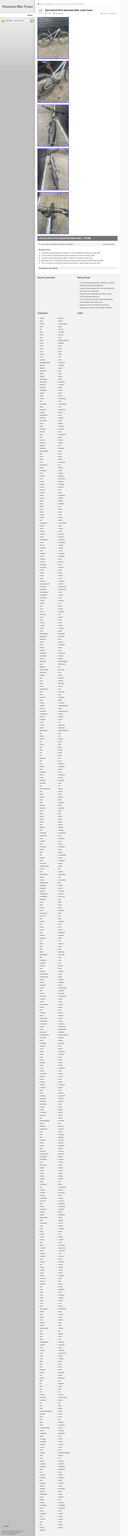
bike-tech (43, 448)
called (60, 520)
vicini (60, 1450)
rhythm (42, 1212)
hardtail (42, 841)
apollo (42, 393)
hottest (42, 858)
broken (42, 498)
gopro (42, 822)
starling (42, 1323)
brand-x (61, 481)
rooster (42, 1234)
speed (42, 1312)
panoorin (43, 1098)
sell (41, 1264)
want (41, 1469)
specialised (44, 1309)
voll (59, 1458)
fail (41, 733)
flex (59, 758)
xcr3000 (42, 1519)
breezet (42, 490)
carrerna (61, 534)
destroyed (43, 656)
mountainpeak (63, 1035)
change (60, 545)
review (42, 1206)
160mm (60, 318)
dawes (42, 642)
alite (59, 371)
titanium (61, 1383)
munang (61, 1043)
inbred (42, 877)
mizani (60, 1013)
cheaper (42, 553)
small (62, 244)
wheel (60, 1480)
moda (42, 1015)
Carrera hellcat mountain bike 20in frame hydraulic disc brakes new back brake (68, 255)
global (60, 816)
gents (60, 805)
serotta (42, 1270)
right (41, 1220)
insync (60, 888)
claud (60, 573)
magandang (44, 977)
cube (41, 620)
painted (60, 1093)
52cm (60, 351)
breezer (61, 487)
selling (60, 1264)
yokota (60, 1525)
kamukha (61, 910)
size (41, 1287)
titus (41, 1386)
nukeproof (43, 1074)
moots (42, 1027)
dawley (60, 642)
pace (41, 1090)
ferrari (60, 742)
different (42, 667)
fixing (60, 755)
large (60, 938)
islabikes (43, 899)
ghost (42, 811)
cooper (42, 600)
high (41, 852)
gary (41, 800)
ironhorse (61, 896)
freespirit (61, 780)
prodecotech (44, 1154)
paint (41, 1093)
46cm (60, 346)
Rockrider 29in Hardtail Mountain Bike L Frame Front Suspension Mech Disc (67, 258)
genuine (42, 808)
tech (41, 1367)
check (42, 556)
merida (60, 1004)
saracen (42, 1253)
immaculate (44, 874)
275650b (61, 332)
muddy (60, 1040)
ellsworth (43, 711)
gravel (60, 822)
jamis (41, 902)
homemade (62, 855)
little (41, 957)
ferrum (42, 744)
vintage (42, 1453)
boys (41, 479)
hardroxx (61, 838)
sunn (41, 1347)
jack (59, 899)
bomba (60, 468)
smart (60, 1292)
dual (59, 694)
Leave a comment (109, 13)
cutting (60, 625)
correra (42, 603)
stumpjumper (44, 1342)
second (42, 1262)
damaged (61, 634)
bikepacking (44, 451)
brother (60, 498)
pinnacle (43, 1126)
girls (59, 813)
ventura (60, 1444)
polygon (61, 1137)
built (59, 506)
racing (60, 1170)
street (60, 1336)
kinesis (42, 921)
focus (60, 761)
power (42, 1145)
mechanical (62, 996)
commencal (62, 589)
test (41, 1375)
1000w (42, 318)
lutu (41, 968)
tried (41, 1406)
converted (43, 598)
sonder (60, 1300)
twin (41, 1419)
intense (42, 891)
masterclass (62, 988)
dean (41, 645)
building (61, 504)
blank (42, 459)
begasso (61, 429)
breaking (61, 484)
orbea (60, 1082)
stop (41, 1336)
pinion (42, 1123)
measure (61, 993)
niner (41, 1065)
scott (41, 1259)
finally (60, 750)
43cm (42, 343)
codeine (42, 581)
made (60, 974)
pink (59, 1123)
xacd (41, 1516)
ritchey (60, 1223)
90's (59, 357)
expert (42, 728)
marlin (42, 988)
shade (60, 1273)
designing (61, 653)
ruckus (42, 1240)
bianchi (42, 440)
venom (60, 1442)
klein (60, 924)
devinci (42, 659)
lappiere (61, 935)
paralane (43, 1101)
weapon (42, 1475)
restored (61, 1201)
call (41, 520)
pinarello (61, 1121)
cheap (60, 551)
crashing (43, 614)
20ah (41, 326)
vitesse (60, 1455)
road (41, 1226)
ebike (60, 700)
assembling (62, 404)
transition (43, 1400)
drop (41, 694)
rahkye (42, 1176)
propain (61, 1159)
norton (42, 1071)
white (60, 1491)
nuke (60, 1071)
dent (59, 650)
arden (60, 396)
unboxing (61, 1425)
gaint (60, 794)
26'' (41, 329)
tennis (42, 1372)
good (60, 819)
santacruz (61, 1251)
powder (60, 1143)
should (42, 1281)
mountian (43, 1038)
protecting (43, 1165)
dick (41, 664)
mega (60, 999)
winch (42, 1497)
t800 (41, 1361)
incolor (42, 880)
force (41, 769)
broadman (61, 495)
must (60, 1046)
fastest (42, 739)
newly (60, 1060)
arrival (42, 398)
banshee (43, 418)
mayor (42, 993)
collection (61, 581)
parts (60, 1104)
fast (59, 736)
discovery (43, 672)
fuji (41, 786)
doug (41, 683)
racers (42, 1170)
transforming (62, 1397)
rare (59, 1181)
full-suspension (45, 789)
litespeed (61, 955)
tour (41, 1392)
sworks (60, 1356)
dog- (41, 678)
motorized (43, 1032)
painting (42, 1096)
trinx (41, 1408)
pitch (58, 244)
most (41, 1029)
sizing (60, 1287)
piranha (61, 1129)
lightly (42, 952)
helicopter (61, 847)
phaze (60, 1115)
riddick (42, 1215)
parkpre (61, 1101)
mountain (53, 244)
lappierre (43, 938)
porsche (61, 1140)
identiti (60, 872)
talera (60, 1361)
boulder (42, 476)
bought (60, 473)
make (60, 977)
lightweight (43, 955)
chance (42, 545)
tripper (60, 1408)
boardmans (44, 465)
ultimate (61, 1422)
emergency (43, 714)
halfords (61, 830)
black (41, 457)
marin (60, 985)
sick (59, 1281)
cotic (41, 606)
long (59, 960)
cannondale (62, 523)
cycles (42, 628)
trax (41, 1403)
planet (60, 1132)
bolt (59, 465)
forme (60, 772)
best (41, 437)
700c (41, 357)
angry (60, 387)
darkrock (61, 636)
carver (42, 537)
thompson (61, 1378)
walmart (61, 1464)
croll (59, 614)
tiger (41, 1381)
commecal (43, 589)
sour (59, 1303)
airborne (61, 365)
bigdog (60, 443)
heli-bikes (43, 847)
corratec (61, 600)
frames (60, 778)
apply (42, 396)
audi (59, 407)
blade (60, 457)
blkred (60, 459)
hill (41, 855)
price (41, 1148)
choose (60, 562)
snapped (61, 1295)
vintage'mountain (64, 1453)
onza (60, 1079)
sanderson (62, 1248)
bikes (60, 451)
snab (41, 1295)
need (60, 1057)
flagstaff (42, 758)
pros (41, 1162)
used (60, 1436)
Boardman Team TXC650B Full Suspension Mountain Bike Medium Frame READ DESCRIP (72, 260)
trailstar (42, 1395)
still (59, 1331)
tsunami (42, 1414)
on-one (60, 1076)
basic (60, 421)
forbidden (61, 766)
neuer (42, 1060)
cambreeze (43, 523)
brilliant (42, 493)
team (60, 1364)
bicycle (60, 440)
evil (59, 722)
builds (42, 506)
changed (43, 548)
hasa (41, 844)
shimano (61, 1276)
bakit (60, 415)
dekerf (42, 647)
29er (41, 338)
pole (41, 1134)
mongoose (43, 1024)
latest (41, 944)
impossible (62, 874)
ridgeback (61, 1215)
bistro (60, 454)
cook (60, 598)
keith (60, 913)
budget (60, 501)
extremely (61, 728)
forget (60, 769)
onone (42, 1079)
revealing (61, 1204)
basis (41, 423)
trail (59, 1392)
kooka (42, 930)
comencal (43, 587)
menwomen (44, 1004)
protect (60, 1162)
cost (59, 603)
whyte (60, 1494)
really (60, 1184)
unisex (42, 1430)
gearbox (61, 802)
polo (41, 1137)
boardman (61, 462)
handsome (43, 836)
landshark (61, 932)
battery (60, 423)
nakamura (61, 1051)
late (59, 941)
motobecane (62, 1029)
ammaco (43, 385)
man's (42, 982)
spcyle (60, 1306)
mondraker (43, 1021)
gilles (41, 813)
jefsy (41, 905)
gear (41, 802)
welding (42, 1478)
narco (42, 1054)
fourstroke (61, 775)
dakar (60, 631)
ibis (59, 869)
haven (60, 844)
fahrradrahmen (63, 730)
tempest (42, 1370)
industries (43, 885)
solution (61, 1298)
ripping (60, 1220)
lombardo (43, 960)
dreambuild (44, 689)
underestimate (45, 1428)
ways (60, 1472)
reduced (42, 1193)
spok (41, 1314)
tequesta (61, 1372)
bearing (61, 426)
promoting (43, 1159)
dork (41, 681)
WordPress (12, 1534)
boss (41, 473)
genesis (42, 805)
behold (42, 432)
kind (59, 919)
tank (41, 1364)
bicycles (42, 443)
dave (60, 639)
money (60, 1021)
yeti (41, 1525)
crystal (60, 617)
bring (60, 493)
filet (41, 747)
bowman (61, 476)
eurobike (43, 719)
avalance (43, 410)
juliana (42, 908)
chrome (60, 567)
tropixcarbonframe (46, 1411)
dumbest (43, 697)
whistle (42, 1491)
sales (60, 1242)
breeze (42, 487)
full (59, 786)
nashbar (61, 1054)
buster (60, 509)
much (42, 1040)
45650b (61, 343)
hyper (60, 866)
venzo (60, 1447)
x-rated (60, 1513)
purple (60, 1165)
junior (42, 910)
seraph (60, 1267)
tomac (60, 1386)
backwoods (44, 415)
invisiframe (43, 896)
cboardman (44, 540)
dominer (61, 678)
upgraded (43, 1433)
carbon (60, 528)
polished (61, 1134)
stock (41, 1334)
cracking (61, 611)
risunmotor (43, 1223)
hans (60, 836)
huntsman (61, 861)
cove (41, 609)
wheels (42, 1486)
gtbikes (42, 827)
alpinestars (43, 379)
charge (60, 548)
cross (41, 617)
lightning (61, 952)
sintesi (60, 1284)
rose (59, 1234)
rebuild (60, 1190)
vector (60, 1439)
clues (41, 578)
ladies (60, 930)
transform (43, 1397)
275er (42, 335)
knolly (42, 927)
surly (41, 1353)
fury (41, 791)
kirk (41, 924)
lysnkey (60, 971)
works (42, 1508)
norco (42, 1068)
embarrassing (63, 711)
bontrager (43, 470)
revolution (43, 1209)
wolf (59, 1500)
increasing (61, 880)
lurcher (60, 966)
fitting (60, 753)
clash (60, 570)
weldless (61, 1478)
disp (59, 672)
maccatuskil (44, 974)
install (60, 885)
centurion (61, 540)
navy (41, 1057)
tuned (60, 1414)
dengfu (42, 650)
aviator (42, 412)
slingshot (61, 1289)
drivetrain (61, 692)
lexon (60, 946)
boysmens (61, 479)
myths (42, 1051)
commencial (44, 592)
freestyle (43, 783)
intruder (61, 894)
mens (60, 1002)
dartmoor (43, 639)
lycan (60, 968)
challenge (61, 542)
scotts (60, 1259)
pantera (61, 1098)
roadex (60, 1226)
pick (41, 1118)
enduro (42, 717)
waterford (61, 1469)
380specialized (63, 340)
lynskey (42, 971)
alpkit (60, 379)
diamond (43, 661)
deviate (60, 656)
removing (61, 1193)
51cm (42, 351)
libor (41, 949)
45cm (42, 346)
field (59, 744)
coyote (60, 609)
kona (60, 927)
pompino (43, 1140)
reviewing (61, 1206)
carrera (42, 534)
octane (60, 1074)
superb (42, 1350)
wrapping (43, 1513)
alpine (60, 376)
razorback (43, 1184)
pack (60, 1090)
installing (43, 888)
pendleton (43, 1112)
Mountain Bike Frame (17, 6)
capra (42, 528)
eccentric (61, 703)
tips (59, 1381)
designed (43, 653)
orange (42, 1082)
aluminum (61, 382)
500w (60, 349)
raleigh (42, 1179)
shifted (42, 1276)
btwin (41, 501)
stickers (60, 1328)
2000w (42, 324)
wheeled (43, 1483)
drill (59, 689)
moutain (61, 1038)
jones (60, 905)
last (41, 941)
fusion (60, 791)
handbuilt (43, 833)
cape (60, 526)
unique (60, 1428)
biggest (42, 445)
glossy (42, 819)
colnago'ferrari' (45, 584)
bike (42, 244)
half (41, 830)
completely (43, 595)
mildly (60, 1007)
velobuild (43, 1442)
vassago (43, 1439)
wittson (42, 1500)
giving (42, 816)
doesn (60, 675)
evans (60, 719)
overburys (61, 1085)
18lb (41, 321)
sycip (41, 1359)
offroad (42, 1076)
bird (41, 454)
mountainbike (44, 1035)
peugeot (42, 1115)
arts (41, 401)
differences (62, 664)
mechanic (43, 996)
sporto (42, 1317)
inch (59, 877)
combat (60, 584)
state (60, 1323)
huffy (41, 861)
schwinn (61, 1256)
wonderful (43, 1505)
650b (60, 354)
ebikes (42, 703)
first (41, 753)
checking (61, 556)
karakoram (43, 913)
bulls (41, 509)
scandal (42, 1256)
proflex (60, 1157)
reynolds (61, 1209)
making (60, 979)
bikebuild (61, 448)
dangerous (43, 636)
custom (42, 625)
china (60, 559)
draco (42, 686)
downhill (61, 683)
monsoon (61, 1024)
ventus (42, 1447)
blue (41, 462)
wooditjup (61, 1505)
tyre (59, 1419)
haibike (60, 827)
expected (61, 725)
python (42, 1168)
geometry (61, 808)
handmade (62, 833)
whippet (42, 1489)
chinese (42, 562)
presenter (61, 1145)
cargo (60, 531)
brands (42, 484)
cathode (61, 537)
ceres (42, 542)
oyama (60, 1087)
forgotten (43, 772)
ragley (60, 1173)
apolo (60, 393)
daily (41, 631)
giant (60, 811)
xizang (60, 1519)
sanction (43, 1248)
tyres (41, 1422)
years (60, 1522)
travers (60, 1400)
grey (41, 825)
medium (42, 999)
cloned (60, 576)
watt (41, 1472)
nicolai (60, 1062)
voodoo (60, 1461)
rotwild (60, 1237)
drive (41, 692)
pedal (42, 1110)
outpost (42, 1085)
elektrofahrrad (63, 706)
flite (41, 761)
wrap (60, 1511)
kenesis (42, 916)
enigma (60, 717)
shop (60, 1278)
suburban (61, 1345)
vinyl (41, 1455)
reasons (42, 1190)
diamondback (63, 661)
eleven (42, 708)
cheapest (61, 553)
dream (60, 686)
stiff (41, 1331)
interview (61, 891)
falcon (42, 736)
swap (41, 1356)
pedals (60, 1110)
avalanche (61, 410)
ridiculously (44, 1217)
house (60, 858)
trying (60, 1411)
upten (42, 1436)
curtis (60, 623)
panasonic (61, 1096)
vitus (41, 1458)
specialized (49, 4)
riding (60, 1217)
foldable (61, 764)
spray (60, 1317)
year (41, 1522)
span (41, 1306)
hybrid (60, 863)
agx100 (42, 365)
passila (42, 1107)
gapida (60, 797)
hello (60, 849)
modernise (43, 1018)
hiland (60, 852)
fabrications (44, 730)
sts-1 (60, 1339)
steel (60, 1325)
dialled (60, 659)
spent (60, 1312)
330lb (42, 340)
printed (60, 1148)
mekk (41, 1002)
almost (42, 376)
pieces (60, 1118)
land (41, 932)
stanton (60, 1320)
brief (59, 490)
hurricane (43, 863)
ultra (41, 1425)
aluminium (43, 382)
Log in (6, 1526)
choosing (43, 564)
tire (41, 1383)
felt (41, 742)
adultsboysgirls (45, 362)
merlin (42, 1007)
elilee (60, 708)
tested (60, 1375)
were (41, 1480)
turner (60, 1417)
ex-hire (42, 725)
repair (60, 1195)
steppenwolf (44, 1328)
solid (41, 1298)
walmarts (43, 1466)
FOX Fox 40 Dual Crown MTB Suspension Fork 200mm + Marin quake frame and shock (70, 263)
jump (60, 908)
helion (42, 849)
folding (42, 766)
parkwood (43, 1104)
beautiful (43, 429)
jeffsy (60, 902)
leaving (60, 944)
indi (59, 883)
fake (59, 733)
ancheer (61, 385)
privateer (43, 1151)
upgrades (61, 1433)
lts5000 (42, 966)
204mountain (62, 324)
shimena (43, 1278)
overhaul (43, 1087)
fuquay (60, 789)
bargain (61, 418)
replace (60, 1198)
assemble (43, 404)
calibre (60, 517)
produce (61, 1154)
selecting (61, 1262)
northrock (61, 1068)
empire (60, 714)
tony (41, 1389)
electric (42, 706)
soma (42, 1300)
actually (42, 360)
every (42, 722)
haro (59, 841)
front (59, 783)
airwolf (60, 368)
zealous (42, 1530)
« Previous (106, 244)
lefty (41, 946)
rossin (42, 1237)
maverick (61, 991)
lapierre (42, 935)
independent (44, 883)
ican (41, 872)
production (43, 1157)
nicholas (43, 1062)
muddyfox (43, 1043)
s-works (61, 1240)
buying (42, 515)
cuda (60, 620)
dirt (59, 667)
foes (41, 764)
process (61, 1151)
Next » (113, 244)
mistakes (43, 1013)
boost (60, 470)
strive (41, 1339)
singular (42, 1284)
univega (61, 1430)
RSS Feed (8, 21)
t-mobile (61, 1359)
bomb (42, 468)
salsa (41, 1245)
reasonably (62, 1187)
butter (42, 512)
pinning (60, 1126)
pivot (41, 1132)
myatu (60, 1049)
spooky (60, 1314)
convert (60, 595)
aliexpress (43, 371)
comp (60, 592)
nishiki (60, 1065)
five (41, 755)
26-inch (60, 329)
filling (60, 747)
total (59, 1389)
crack (41, 611)
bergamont (62, 434)
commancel (62, 587)
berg (41, 434)
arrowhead (62, 398)
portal (42, 1143)
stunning (61, 1342)
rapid (41, 1181)
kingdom (61, 921)
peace (60, 1107)
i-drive (42, 869)
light (59, 949)
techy (60, 1367)
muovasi (43, 1046)
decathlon (61, 645)
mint (59, 1010)
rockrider (61, 1229)
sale (41, 1242)
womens (61, 1502)
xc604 (60, 1516)
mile (41, 1010)
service (60, 1270)
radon (42, 1173)
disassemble (44, 670)
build (41, 504)
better (60, 437)
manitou (61, 982)
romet (60, 1231)
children (42, 559)
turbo (41, 1417)
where (60, 1486)
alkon (42, 374)
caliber (42, 517)
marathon (43, 985)
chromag (43, 567)
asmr (60, 401)
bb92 (41, 426)
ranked (60, 1179)
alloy (60, 374)
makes (42, 979)
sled (41, 1289)
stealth (42, 1325)
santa (42, 1251)
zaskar (42, 1527)
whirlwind (61, 1489)
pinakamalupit (44, 1121)
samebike (61, 1245)
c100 (60, 515)
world (42, 1511)
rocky (41, 1231)
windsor (61, 1497)
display (42, 675)
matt (41, 991)
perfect (60, 1112)
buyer (60, 512)
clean (42, 576)
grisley (60, 825)
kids (41, 919)
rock (41, 1229)
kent (59, 916)
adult (60, 360)
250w (60, 326)
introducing (43, 894)
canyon (42, 526)
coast (60, 578)
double (60, 681)
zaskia (60, 1527)
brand (42, 481)
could (60, 606)
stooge (60, 1334)
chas (41, 551)
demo (60, 647)
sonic (41, 1303)
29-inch (60, 335)
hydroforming (44, 866)
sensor (42, 1267)
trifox (60, 1406)
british (42, 495)
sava (60, 1253)
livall (59, 957)
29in (59, 338)
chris (60, 564)
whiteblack (43, 1494)
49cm (42, 349)
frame (47, 244)
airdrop (42, 368)
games (42, 797)
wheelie (61, 1483)
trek (59, 1403)
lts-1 (59, 963)
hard (41, 838)
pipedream (43, 1129)
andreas (42, 387)
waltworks (61, 1466)
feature (60, 739)
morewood (62, 1027)
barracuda (43, 421)
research (43, 1201)
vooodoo (43, 1464)
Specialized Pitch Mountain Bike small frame (65, 238)
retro (41, 1204)
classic (42, 573)
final (41, 750)
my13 (42, 1049)
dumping (61, 697)
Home (30, 15)
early (41, 700)
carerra (42, 531)
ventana (42, 1444)
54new (42, 354)
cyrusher (61, 628)
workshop (61, 1508)
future (42, 794)
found (42, 775)
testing (42, 1378)
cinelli (42, 570)
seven (42, 1273)
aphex (60, 390)
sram (41, 1320)
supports (61, 1350)
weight (60, 1475)
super (60, 1347)
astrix (41, 407)
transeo (60, 1395)
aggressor (61, 362)
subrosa (42, 1345)
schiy (17, 1532)
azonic (60, 412)
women (42, 1502)
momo (60, 1018)
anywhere (43, 390)
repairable (43, 1198)
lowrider (42, 963)
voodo (42, 1461)
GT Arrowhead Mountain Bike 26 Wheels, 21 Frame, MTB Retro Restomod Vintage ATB (70, 253)
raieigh (60, 1176)
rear (41, 1187)
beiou (60, 432)
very (41, 1450)
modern (61, 1015)
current (42, 623)
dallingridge (44, 634)
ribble (60, 1212)
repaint (42, 1195)
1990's (60, 321)
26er (41, 332)
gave (60, 800)
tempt (60, 1370)
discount (61, 670)
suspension (62, 1353)
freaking (42, 780)
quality (60, 1168)
